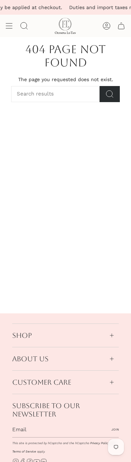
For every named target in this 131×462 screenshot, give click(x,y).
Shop (22, 335)
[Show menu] (9, 26)
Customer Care (41, 382)
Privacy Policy (99, 443)
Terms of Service (24, 451)
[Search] (110, 94)
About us (30, 359)
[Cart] (121, 26)
